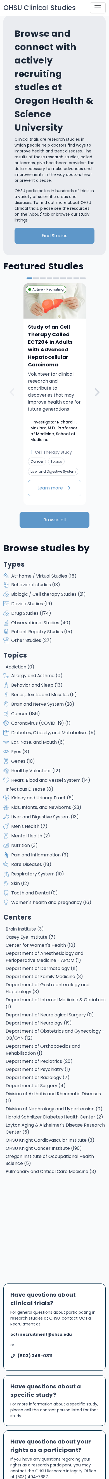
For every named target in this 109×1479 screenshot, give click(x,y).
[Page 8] (76, 278)
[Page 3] (43, 278)
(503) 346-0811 (35, 1356)
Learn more (50, 488)
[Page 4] (49, 278)
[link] (54, 394)
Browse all (54, 520)
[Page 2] (36, 278)
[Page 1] (29, 278)
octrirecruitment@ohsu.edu (41, 1334)
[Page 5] (56, 278)
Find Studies (54, 235)
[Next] (97, 392)
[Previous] (12, 392)
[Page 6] (63, 278)
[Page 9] (83, 278)
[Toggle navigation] (98, 7)
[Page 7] (69, 278)
